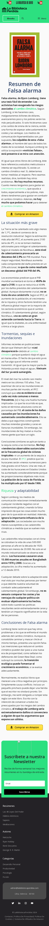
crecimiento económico (13, 188)
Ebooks (11, 18)
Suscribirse (24, 792)
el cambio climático (11, 206)
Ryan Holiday (8, 841)
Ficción (6, 877)
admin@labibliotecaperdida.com (24, 888)
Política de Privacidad (23, 916)
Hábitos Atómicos (11, 816)
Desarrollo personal (11, 864)
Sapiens (6, 820)
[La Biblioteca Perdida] (14, 9)
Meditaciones (9, 824)
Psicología (7, 872)
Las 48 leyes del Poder (13, 811)
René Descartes (10, 845)
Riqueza (7, 490)
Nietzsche (7, 837)
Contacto (9, 916)
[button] (22, 18)
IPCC (24, 458)
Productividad (9, 868)
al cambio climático (24, 108)
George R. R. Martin (11, 850)
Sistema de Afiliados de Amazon (29, 919)
